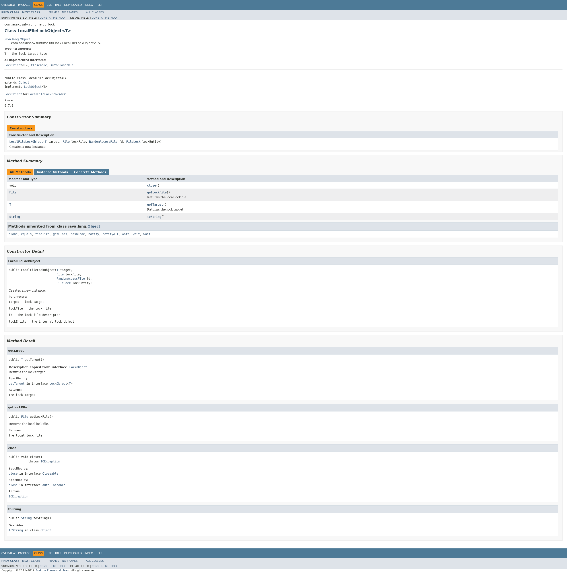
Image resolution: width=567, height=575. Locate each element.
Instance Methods (52, 172)
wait (125, 234)
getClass (60, 234)
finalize (42, 234)
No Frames (70, 12)
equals (26, 234)
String (14, 216)
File (66, 141)
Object (24, 82)
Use (49, 4)
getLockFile (157, 192)
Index (88, 4)
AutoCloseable (62, 65)
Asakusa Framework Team (52, 570)
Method (59, 17)
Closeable (39, 65)
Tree (58, 4)
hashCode (78, 234)
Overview (8, 4)
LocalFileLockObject (26, 141)
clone (13, 234)
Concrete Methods (90, 172)
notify (93, 234)
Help (98, 4)
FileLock (133, 141)
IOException (50, 461)
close (151, 185)
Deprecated (73, 4)
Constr (45, 17)
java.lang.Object (17, 39)
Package (24, 4)
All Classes (95, 12)
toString (154, 216)
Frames (54, 12)
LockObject (13, 65)
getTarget (155, 204)
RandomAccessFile (103, 141)
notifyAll (110, 234)
